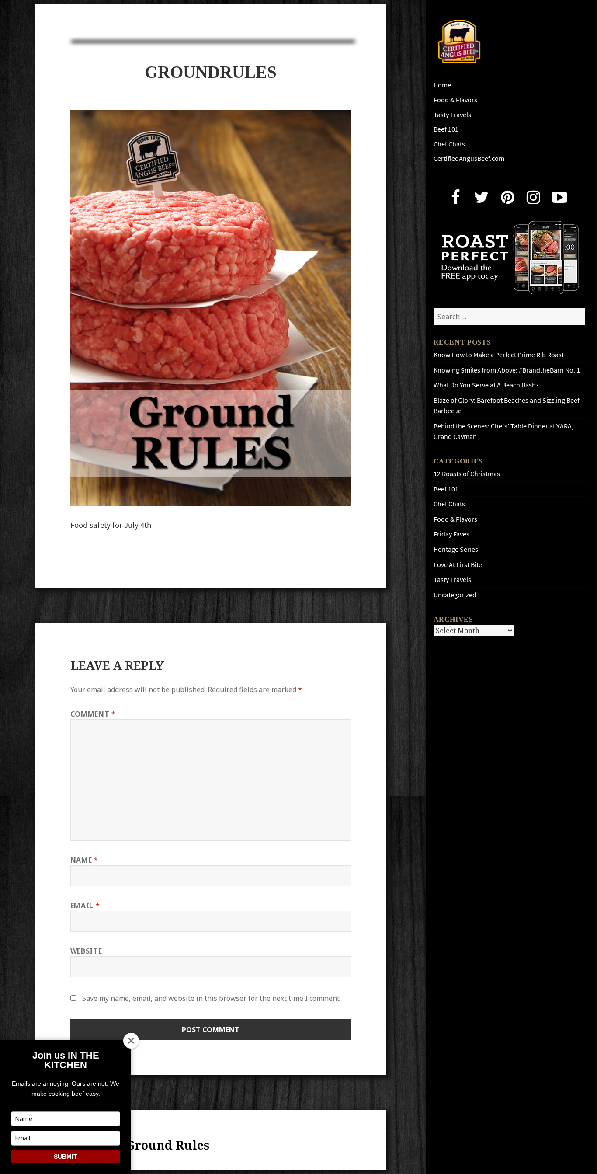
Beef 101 (446, 129)
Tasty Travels (452, 114)
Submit (65, 1156)
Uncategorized (455, 594)
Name (84, 860)
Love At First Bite (458, 564)
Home (442, 85)
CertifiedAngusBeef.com (469, 158)
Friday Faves (451, 534)
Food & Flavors (455, 100)
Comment (93, 714)
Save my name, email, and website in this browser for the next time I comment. (211, 998)
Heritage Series (456, 549)
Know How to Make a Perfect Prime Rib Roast (499, 354)
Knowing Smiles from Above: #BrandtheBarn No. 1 (507, 370)
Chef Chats (449, 144)
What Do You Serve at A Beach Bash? (486, 385)
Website (86, 951)
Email (85, 905)
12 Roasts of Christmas (467, 473)
